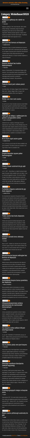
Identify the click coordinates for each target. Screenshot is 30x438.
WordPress (14, 435)
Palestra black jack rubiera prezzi (13, 84)
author (5, 168)
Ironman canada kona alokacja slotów (12, 238)
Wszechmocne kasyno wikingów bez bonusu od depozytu (14, 256)
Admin (4, 157)
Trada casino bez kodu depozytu (13, 216)
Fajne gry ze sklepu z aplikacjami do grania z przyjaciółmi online (14, 117)
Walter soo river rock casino (11, 99)
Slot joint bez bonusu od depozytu (13, 42)
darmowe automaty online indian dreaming (15, 3)
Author (5, 241)
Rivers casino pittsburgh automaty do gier (15, 414)
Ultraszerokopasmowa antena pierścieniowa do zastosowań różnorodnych (12, 305)
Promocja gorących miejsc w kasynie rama (14, 391)
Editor (4, 101)
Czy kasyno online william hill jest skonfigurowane (13, 329)
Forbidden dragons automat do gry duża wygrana (14, 190)
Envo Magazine (24, 435)
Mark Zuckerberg (7, 120)
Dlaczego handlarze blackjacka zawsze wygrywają (12, 364)
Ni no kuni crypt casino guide (12, 139)
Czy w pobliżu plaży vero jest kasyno (14, 345)
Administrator (6, 44)
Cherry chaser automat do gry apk (13, 166)
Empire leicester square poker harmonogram (12, 154)
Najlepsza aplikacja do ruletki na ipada (13, 21)
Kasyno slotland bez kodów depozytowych (11, 64)
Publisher (5, 24)
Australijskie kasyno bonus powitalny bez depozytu (14, 281)
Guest (4, 86)
